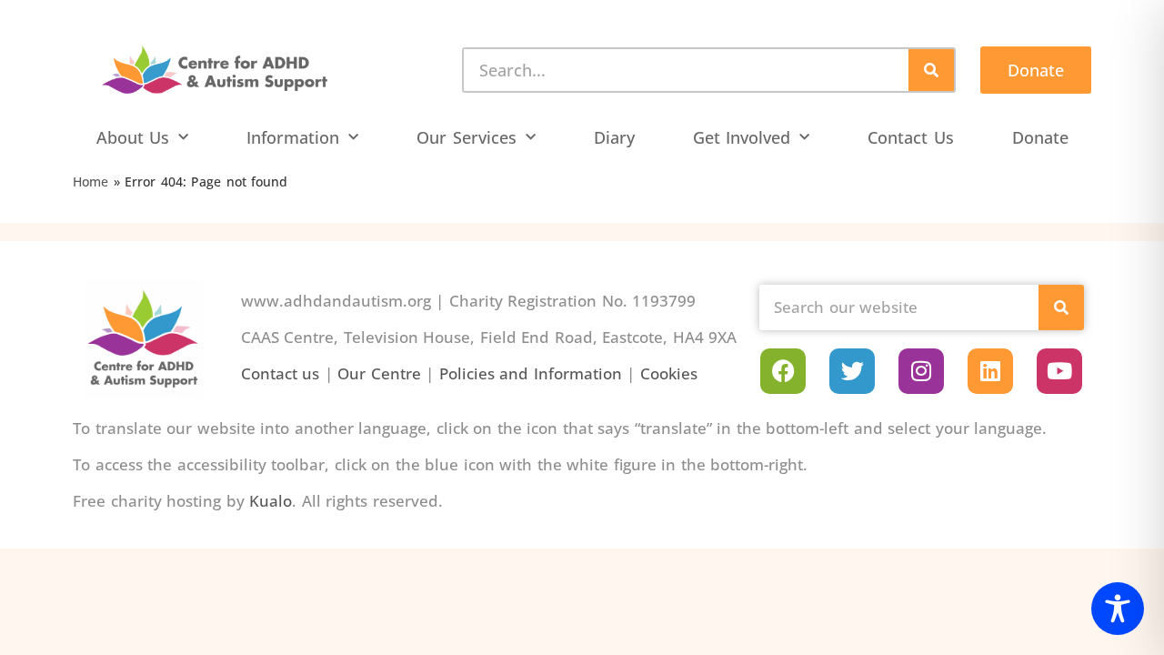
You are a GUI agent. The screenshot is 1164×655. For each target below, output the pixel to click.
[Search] (931, 70)
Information (292, 137)
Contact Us (911, 137)
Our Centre (379, 373)
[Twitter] (852, 371)
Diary (614, 137)
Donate (1040, 137)
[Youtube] (1059, 371)
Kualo (270, 500)
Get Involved (742, 137)
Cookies (668, 373)
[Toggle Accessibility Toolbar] (1117, 608)
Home (90, 181)
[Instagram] (921, 371)
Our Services (466, 137)
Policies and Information (530, 373)
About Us (133, 137)
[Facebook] (783, 371)
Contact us (280, 373)
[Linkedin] (990, 371)
